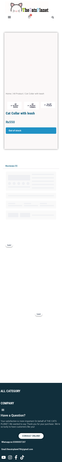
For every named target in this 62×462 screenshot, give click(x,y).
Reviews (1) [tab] (11, 166)
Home (8, 93)
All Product (18, 93)
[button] (9, 17)
